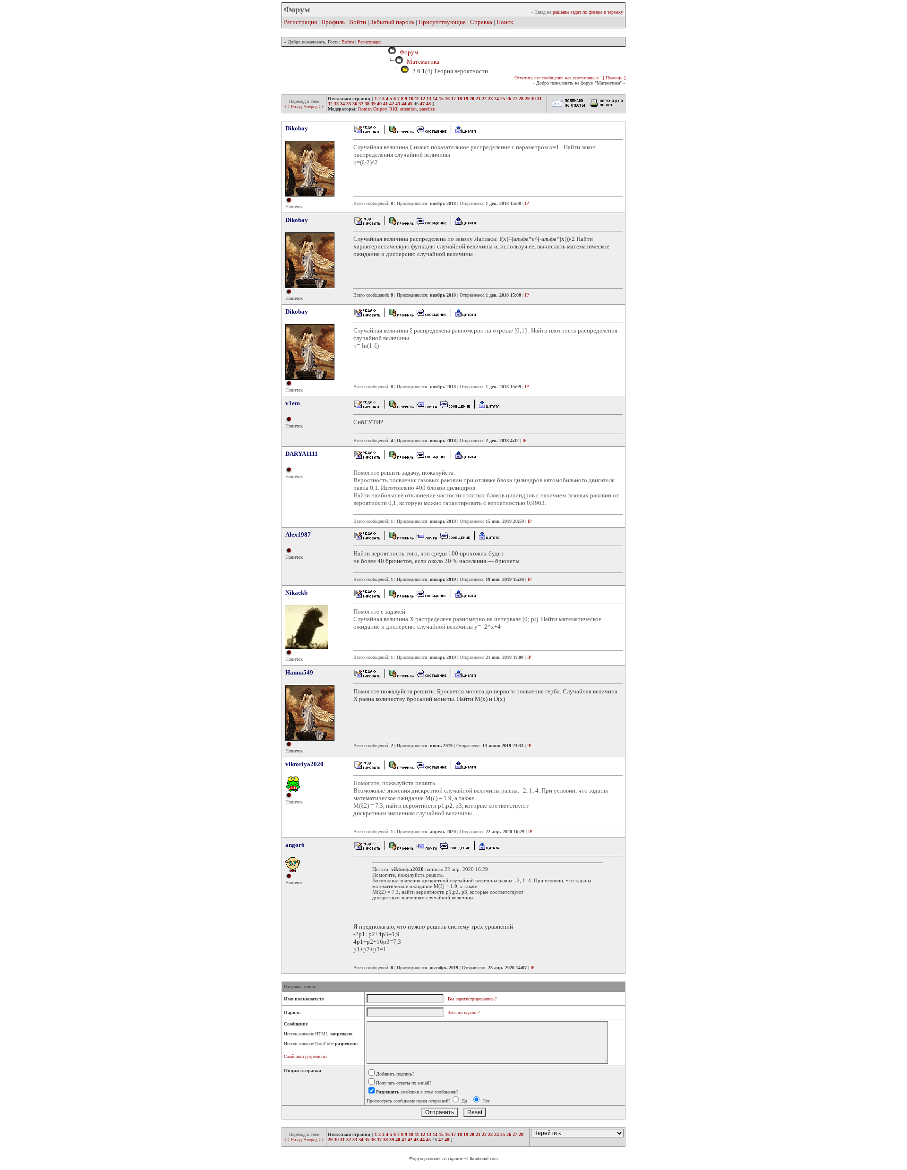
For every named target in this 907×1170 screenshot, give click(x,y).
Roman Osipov (372, 108)
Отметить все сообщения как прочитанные (556, 77)
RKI (393, 108)
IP (527, 203)
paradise (427, 108)
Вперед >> (314, 106)
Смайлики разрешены (305, 1056)
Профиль (333, 22)
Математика (423, 61)
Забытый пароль (392, 22)
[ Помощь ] (614, 77)
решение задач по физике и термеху (588, 12)
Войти (357, 22)
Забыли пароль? (463, 1012)
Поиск (504, 22)
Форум (407, 52)
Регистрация (300, 22)
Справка (481, 22)
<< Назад (293, 106)
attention (408, 108)
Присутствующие (442, 22)
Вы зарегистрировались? (472, 998)
